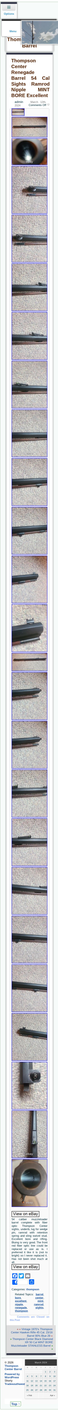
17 (54, 1381)
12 (32, 1381)
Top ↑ (15, 1404)
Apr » (52, 1395)
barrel (39, 1294)
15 (45, 1381)
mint (40, 1301)
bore (18, 1297)
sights (39, 1307)
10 (54, 1376)
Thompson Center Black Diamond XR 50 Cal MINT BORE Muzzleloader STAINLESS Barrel (32, 1342)
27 (36, 1390)
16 (50, 1381)
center (39, 1297)
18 (27, 1385)
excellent (20, 1301)
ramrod (38, 1304)
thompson (32, 1289)
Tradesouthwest (15, 1384)
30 (50, 1390)
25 (27, 1390)
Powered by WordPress (12, 1376)
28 (41, 1390)
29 (45, 1390)
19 (32, 1385)
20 (36, 1385)
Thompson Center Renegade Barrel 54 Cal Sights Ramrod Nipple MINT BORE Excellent (30, 78)
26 (32, 1390)
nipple (19, 1304)
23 (50, 1385)
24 (54, 1385)
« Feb (29, 1395)
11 (27, 1381)
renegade (21, 1307)
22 (45, 1385)
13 (36, 1381)
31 (54, 1390)
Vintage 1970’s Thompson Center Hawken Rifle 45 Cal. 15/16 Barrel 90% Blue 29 (32, 1332)
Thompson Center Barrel (13, 1367)
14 (41, 1381)
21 (41, 1385)
